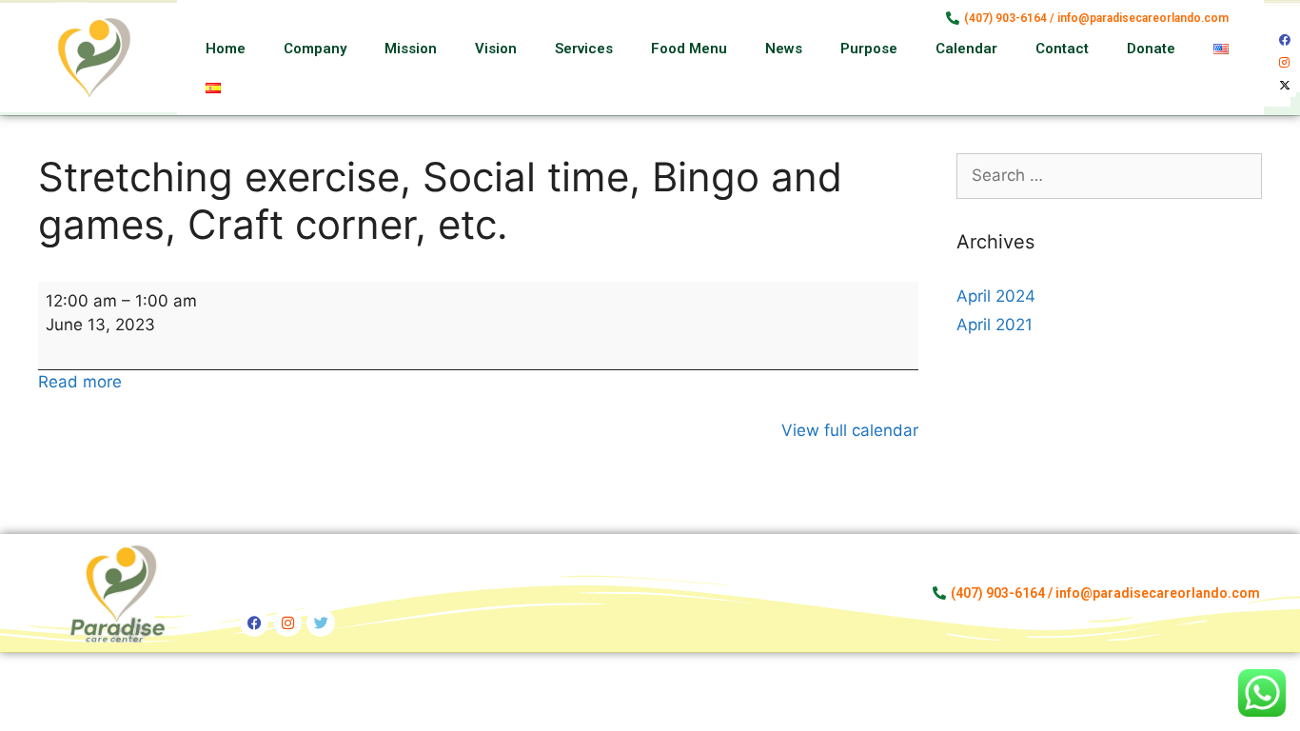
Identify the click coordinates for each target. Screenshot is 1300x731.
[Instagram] (1284, 62)
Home (226, 48)
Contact (1062, 48)
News (783, 48)
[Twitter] (320, 622)
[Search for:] (1109, 175)
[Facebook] (1284, 40)
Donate (1151, 48)
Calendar (966, 48)
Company (315, 48)
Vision (496, 48)
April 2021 (994, 324)
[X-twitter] (1284, 85)
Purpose (868, 48)
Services (584, 48)
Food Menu (689, 48)
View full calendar (849, 430)
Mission (410, 48)
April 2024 (995, 296)
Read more (80, 381)
